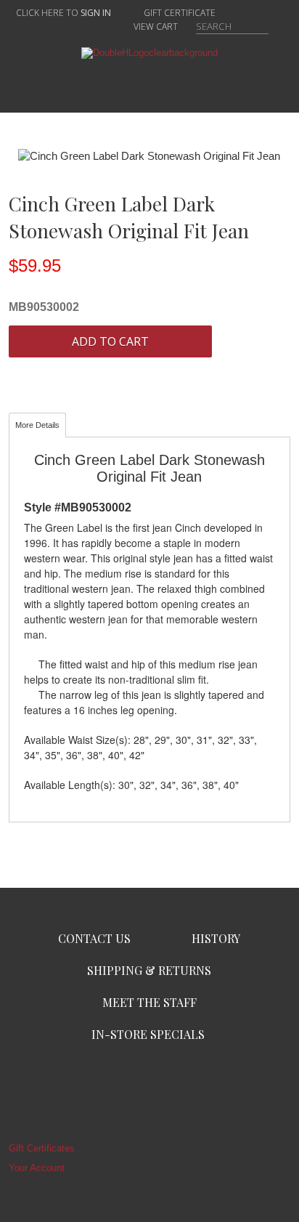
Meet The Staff (149, 1002)
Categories (149, 82)
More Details (37, 425)
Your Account (37, 1167)
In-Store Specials (148, 1034)
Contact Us (94, 938)
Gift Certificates (42, 1148)
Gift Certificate (180, 13)
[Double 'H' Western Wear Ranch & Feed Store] (149, 52)
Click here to (63, 13)
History (216, 938)
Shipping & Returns (149, 970)
